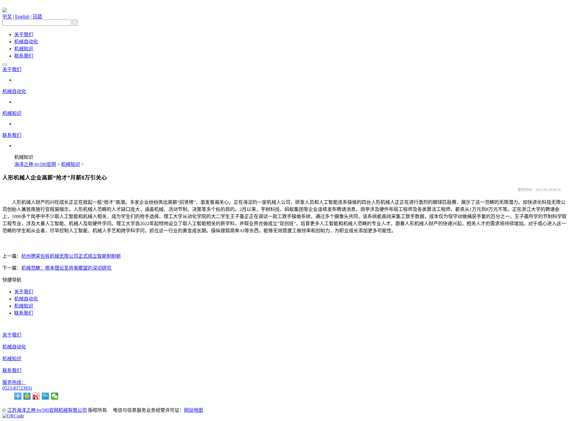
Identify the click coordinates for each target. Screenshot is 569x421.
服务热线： (14, 382)
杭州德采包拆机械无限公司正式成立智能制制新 (71, 256)
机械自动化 (26, 41)
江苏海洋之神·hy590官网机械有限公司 (47, 410)
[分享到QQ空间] (27, 396)
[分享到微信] (54, 396)
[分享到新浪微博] (36, 396)
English (22, 16)
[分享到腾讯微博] (45, 396)
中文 (7, 16)
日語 (37, 16)
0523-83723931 (17, 387)
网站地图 (193, 410)
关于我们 (23, 34)
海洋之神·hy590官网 (35, 164)
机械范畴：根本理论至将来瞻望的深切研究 (66, 267)
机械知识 (23, 48)
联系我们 (23, 55)
